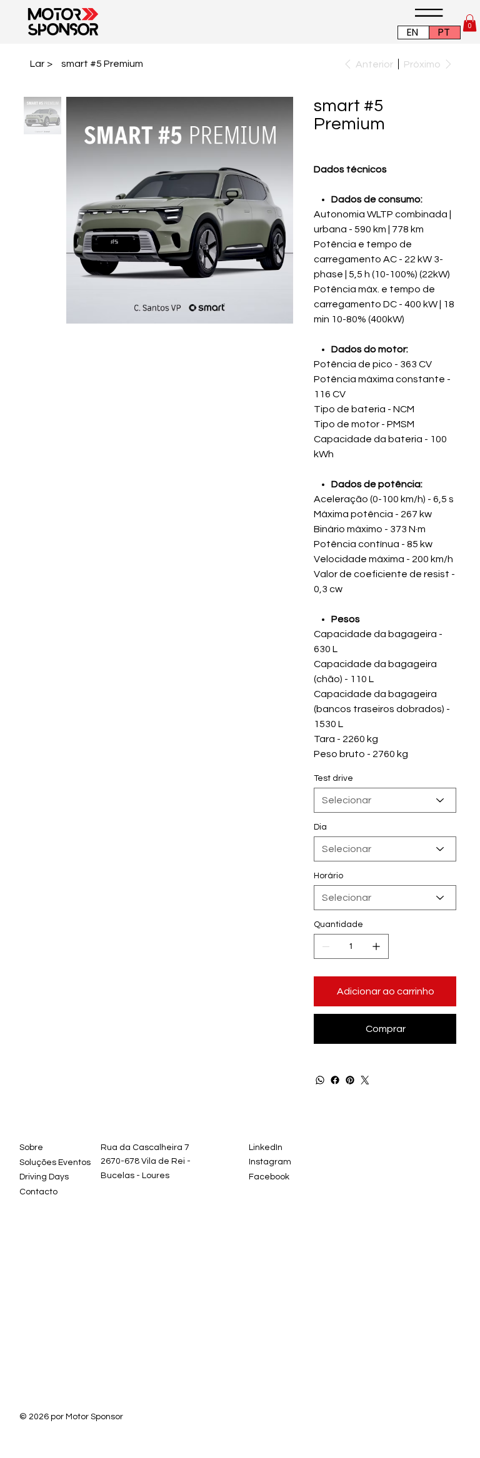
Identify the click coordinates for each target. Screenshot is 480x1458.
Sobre (31, 1147)
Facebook (269, 1177)
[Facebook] (335, 1080)
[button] (469, 22)
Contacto (38, 1192)
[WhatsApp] (320, 1080)
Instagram (270, 1162)
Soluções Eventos (55, 1162)
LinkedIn (265, 1147)
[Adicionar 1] (376, 946)
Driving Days (44, 1177)
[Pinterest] (350, 1080)
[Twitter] (365, 1080)
